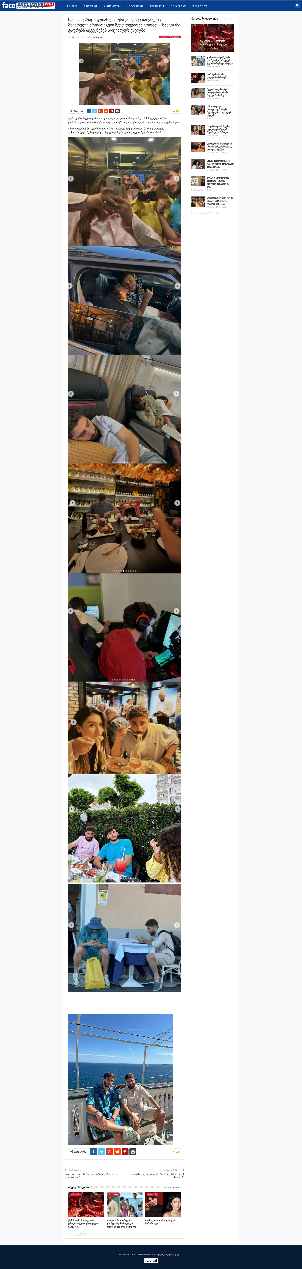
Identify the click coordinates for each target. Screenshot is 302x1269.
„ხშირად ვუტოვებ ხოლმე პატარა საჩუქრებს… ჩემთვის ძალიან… (220, 201)
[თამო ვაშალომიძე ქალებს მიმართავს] (163, 1204)
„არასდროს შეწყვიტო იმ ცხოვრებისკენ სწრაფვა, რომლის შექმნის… (219, 146)
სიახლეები (91, 6)
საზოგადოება (112, 6)
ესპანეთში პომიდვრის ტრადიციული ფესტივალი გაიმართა (213, 44)
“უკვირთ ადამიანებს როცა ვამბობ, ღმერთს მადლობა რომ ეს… (218, 92)
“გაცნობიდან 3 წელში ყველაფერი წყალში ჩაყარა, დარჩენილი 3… (219, 129)
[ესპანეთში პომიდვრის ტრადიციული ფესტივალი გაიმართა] (86, 1204)
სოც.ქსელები (135, 6)
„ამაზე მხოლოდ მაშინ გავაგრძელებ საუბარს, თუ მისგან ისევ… (220, 164)
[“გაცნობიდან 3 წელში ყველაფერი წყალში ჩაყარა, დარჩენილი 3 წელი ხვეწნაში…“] (198, 130)
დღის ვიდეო (178, 6)
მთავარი (72, 6)
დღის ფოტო (199, 6)
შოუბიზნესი (157, 6)
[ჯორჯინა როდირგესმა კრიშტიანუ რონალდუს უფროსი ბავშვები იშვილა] (125, 1204)
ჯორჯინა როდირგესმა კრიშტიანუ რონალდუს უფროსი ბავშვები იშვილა (220, 60)
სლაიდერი (164, 37)
